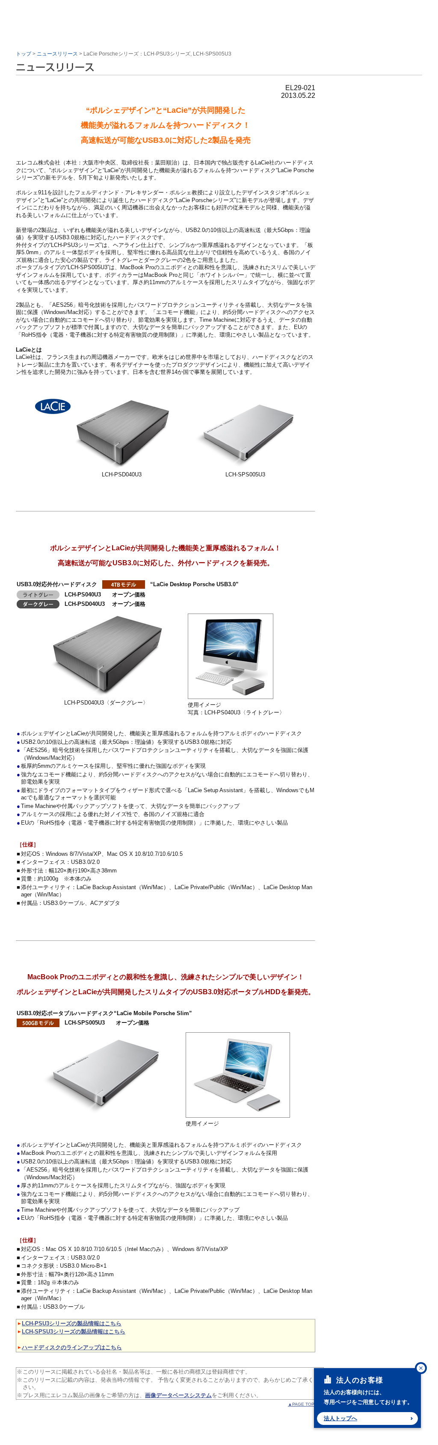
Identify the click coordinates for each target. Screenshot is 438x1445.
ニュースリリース (57, 54)
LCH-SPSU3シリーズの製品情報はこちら (73, 1331)
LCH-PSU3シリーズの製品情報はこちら (71, 1323)
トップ (23, 54)
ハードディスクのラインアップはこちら (72, 1347)
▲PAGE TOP (301, 1404)
